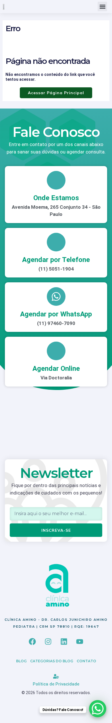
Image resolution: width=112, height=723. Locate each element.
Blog (21, 661)
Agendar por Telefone (56, 260)
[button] (102, 6)
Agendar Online (56, 369)
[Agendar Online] (56, 351)
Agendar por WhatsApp (56, 314)
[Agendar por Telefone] (56, 242)
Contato (86, 661)
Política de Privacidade (56, 684)
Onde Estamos (56, 198)
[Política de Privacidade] (56, 676)
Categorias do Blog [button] (51, 661)
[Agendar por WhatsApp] (56, 296)
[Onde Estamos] (56, 180)
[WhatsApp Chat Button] (97, 708)
